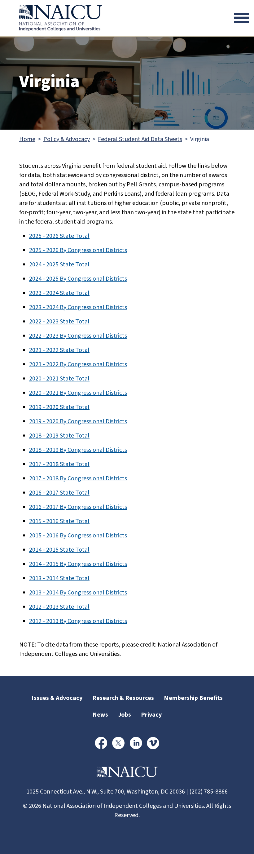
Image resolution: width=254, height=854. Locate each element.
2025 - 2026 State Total (59, 236)
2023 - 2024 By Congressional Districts (78, 307)
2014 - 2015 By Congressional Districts (78, 564)
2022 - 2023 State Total (59, 321)
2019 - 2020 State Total (59, 407)
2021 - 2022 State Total (59, 350)
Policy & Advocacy (66, 139)
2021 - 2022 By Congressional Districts (78, 364)
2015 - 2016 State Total (59, 521)
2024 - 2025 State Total (59, 264)
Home (27, 139)
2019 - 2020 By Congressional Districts (78, 421)
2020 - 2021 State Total (59, 378)
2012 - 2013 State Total (59, 607)
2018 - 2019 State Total (59, 435)
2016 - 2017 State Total (59, 492)
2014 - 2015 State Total (59, 549)
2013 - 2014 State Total (59, 578)
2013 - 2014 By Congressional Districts (78, 592)
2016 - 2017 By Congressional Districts (78, 507)
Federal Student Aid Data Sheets (140, 139)
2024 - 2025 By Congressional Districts (78, 278)
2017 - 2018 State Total (59, 464)
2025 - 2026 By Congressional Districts (78, 250)
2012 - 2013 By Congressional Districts (78, 621)
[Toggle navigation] (241, 18)
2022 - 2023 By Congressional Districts (78, 335)
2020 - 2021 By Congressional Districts (78, 393)
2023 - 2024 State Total (59, 293)
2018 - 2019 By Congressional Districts (78, 450)
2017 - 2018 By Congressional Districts (78, 478)
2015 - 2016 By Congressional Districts (78, 535)
